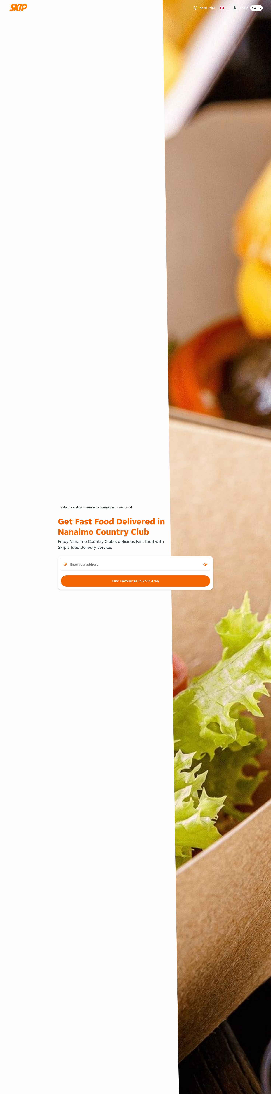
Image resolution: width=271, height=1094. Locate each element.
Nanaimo (76, 507)
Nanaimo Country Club (101, 507)
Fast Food (125, 507)
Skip (64, 507)
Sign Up (256, 8)
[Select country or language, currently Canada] (222, 8)
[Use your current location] (205, 564)
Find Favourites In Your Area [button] (135, 581)
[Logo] (19, 8)
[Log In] (234, 8)
